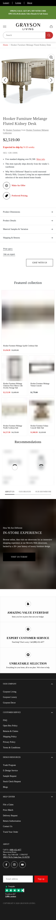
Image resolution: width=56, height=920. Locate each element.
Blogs (5, 787)
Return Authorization (12, 821)
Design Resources (12, 757)
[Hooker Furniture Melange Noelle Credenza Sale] (14, 410)
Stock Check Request (12, 781)
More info (40, 159)
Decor (29, 3)
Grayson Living (9, 692)
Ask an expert (9, 254)
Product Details (9, 220)
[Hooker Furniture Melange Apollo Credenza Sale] (28, 316)
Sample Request (9, 776)
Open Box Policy (10, 726)
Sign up (41, 879)
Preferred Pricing (19, 196)
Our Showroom (43, 492)
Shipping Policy (10, 736)
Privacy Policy (9, 742)
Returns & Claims (10, 731)
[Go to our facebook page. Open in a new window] (6, 864)
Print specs (7, 249)
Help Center (9, 797)
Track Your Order (10, 832)
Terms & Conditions (11, 747)
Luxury (6, 3)
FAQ (5, 720)
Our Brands (25, 492)
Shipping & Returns (11, 238)
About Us (9, 492)
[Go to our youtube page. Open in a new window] (22, 864)
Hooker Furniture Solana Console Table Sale (39, 427)
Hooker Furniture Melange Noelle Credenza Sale (12, 427)
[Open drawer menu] (4, 26)
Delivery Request (10, 815)
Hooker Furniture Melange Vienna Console (39, 385)
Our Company (9, 684)
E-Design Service (10, 770)
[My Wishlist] (44, 26)
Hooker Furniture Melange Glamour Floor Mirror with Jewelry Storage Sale (13, 386)
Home (5, 45)
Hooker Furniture (13, 130)
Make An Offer (18, 185)
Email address (12, 879)
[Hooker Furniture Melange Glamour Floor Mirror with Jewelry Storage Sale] (14, 368)
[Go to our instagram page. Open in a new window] (14, 864)
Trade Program (9, 765)
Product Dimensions (11, 212)
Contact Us (7, 826)
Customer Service (12, 712)
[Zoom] (51, 57)
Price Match (8, 810)
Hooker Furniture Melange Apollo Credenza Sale (20, 346)
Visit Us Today (19, 557)
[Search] (49, 35)
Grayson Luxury (10, 697)
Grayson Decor (9, 703)
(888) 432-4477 (15, 850)
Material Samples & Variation (15, 229)
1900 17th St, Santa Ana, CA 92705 (16, 857)
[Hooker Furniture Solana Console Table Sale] (42, 410)
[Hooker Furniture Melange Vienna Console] (42, 368)
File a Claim (8, 804)
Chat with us (39, 263)
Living (18, 3)
